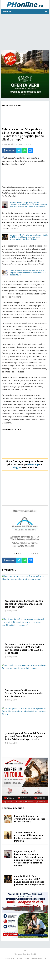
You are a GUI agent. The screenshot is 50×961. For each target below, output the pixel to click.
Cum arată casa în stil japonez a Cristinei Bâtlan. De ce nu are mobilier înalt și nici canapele (24, 693)
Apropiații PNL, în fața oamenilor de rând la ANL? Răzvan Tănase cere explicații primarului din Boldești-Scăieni (29, 237)
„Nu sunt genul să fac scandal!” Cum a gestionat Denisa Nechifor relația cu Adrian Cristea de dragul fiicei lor (25, 736)
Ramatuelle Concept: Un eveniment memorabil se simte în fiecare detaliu (29, 819)
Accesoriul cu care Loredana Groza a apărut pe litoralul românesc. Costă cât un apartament (24, 603)
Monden (7, 144)
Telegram (16, 467)
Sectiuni (7, 11)
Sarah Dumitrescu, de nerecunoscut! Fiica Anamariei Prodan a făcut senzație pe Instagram (29, 836)
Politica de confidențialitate (35, 958)
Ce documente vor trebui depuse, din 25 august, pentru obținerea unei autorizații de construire (28, 273)
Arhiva (19, 958)
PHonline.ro (18, 954)
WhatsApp (33, 464)
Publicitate (10, 958)
